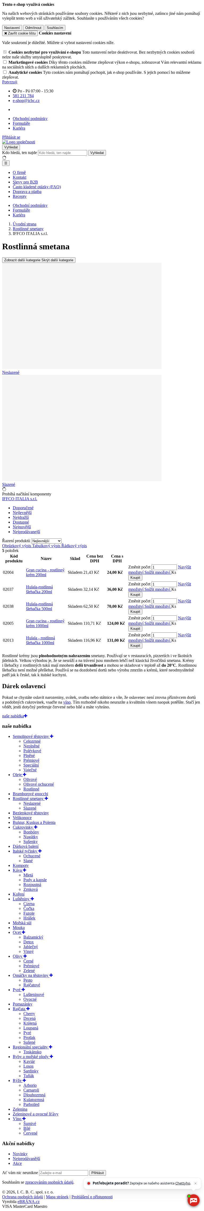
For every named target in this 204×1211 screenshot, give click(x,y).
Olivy (18, 956)
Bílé (26, 1128)
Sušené (29, 1042)
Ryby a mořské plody (31, 1056)
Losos (28, 1066)
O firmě (19, 172)
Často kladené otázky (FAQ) (37, 187)
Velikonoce (22, 817)
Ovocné (30, 999)
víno (67, 702)
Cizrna (29, 903)
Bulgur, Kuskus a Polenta (34, 822)
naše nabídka (13, 716)
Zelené (29, 970)
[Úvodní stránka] (18, 142)
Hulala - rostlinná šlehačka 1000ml (40, 640)
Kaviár (29, 1061)
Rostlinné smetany (29, 798)
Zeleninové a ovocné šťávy (35, 1114)
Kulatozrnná (33, 1099)
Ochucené (31, 856)
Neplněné (31, 746)
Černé (28, 961)
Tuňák (28, 1075)
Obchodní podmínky (30, 118)
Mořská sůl (22, 923)
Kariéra (19, 128)
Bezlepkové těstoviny (31, 813)
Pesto (27, 980)
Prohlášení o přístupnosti (92, 1197)
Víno (17, 1118)
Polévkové (32, 750)
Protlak (29, 1037)
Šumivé (29, 1123)
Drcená (29, 1018)
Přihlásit (97, 1173)
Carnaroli (31, 1090)
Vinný (28, 951)
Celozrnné (32, 741)
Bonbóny (31, 832)
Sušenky (30, 841)
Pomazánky (22, 1004)
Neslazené (32, 803)
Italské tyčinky (25, 851)
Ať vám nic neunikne (20, 1172)
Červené (30, 1133)
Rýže (18, 1080)
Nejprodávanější (26, 1158)
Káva (18, 870)
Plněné (29, 755)
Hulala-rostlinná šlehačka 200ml (39, 589)
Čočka (28, 908)
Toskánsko (32, 1052)
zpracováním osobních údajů (49, 1182)
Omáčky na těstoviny (31, 975)
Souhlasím (55, 28)
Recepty (20, 196)
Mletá (28, 875)
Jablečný (30, 946)
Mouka (19, 927)
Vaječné (30, 770)
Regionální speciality (31, 1047)
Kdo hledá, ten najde (19, 152)
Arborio (30, 1085)
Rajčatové (31, 985)
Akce (17, 1163)
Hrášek (29, 918)
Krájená (30, 1023)
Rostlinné (31, 789)
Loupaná (30, 1028)
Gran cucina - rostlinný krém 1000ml (45, 623)
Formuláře (21, 123)
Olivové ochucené (38, 784)
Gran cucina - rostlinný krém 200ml (45, 572)
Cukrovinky (23, 827)
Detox (28, 942)
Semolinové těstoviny (31, 736)
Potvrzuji (9, 82)
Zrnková (30, 889)
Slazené (29, 808)
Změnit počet (139, 567)
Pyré (17, 989)
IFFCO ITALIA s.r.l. (19, 499)
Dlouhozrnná (34, 1095)
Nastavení (12, 28)
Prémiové (31, 760)
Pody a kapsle (35, 880)
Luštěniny (22, 899)
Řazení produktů (16, 540)
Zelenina (20, 1109)
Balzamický (33, 937)
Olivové (30, 779)
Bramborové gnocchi (30, 793)
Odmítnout (33, 28)
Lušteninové (33, 994)
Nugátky (30, 837)
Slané (28, 860)
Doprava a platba (27, 191)
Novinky (20, 1154)
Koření (18, 894)
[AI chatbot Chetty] (193, 1200)
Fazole (29, 913)
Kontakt (19, 177)
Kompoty (21, 865)
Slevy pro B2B (25, 182)
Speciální (31, 765)
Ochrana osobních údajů (22, 1197)
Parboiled (31, 1104)
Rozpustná (32, 884)
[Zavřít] (195, 1183)
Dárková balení (26, 846)
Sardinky (31, 1071)
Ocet (17, 932)
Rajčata (19, 1009)
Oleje (18, 774)
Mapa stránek (57, 1197)
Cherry (29, 1013)
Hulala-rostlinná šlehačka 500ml (39, 606)
